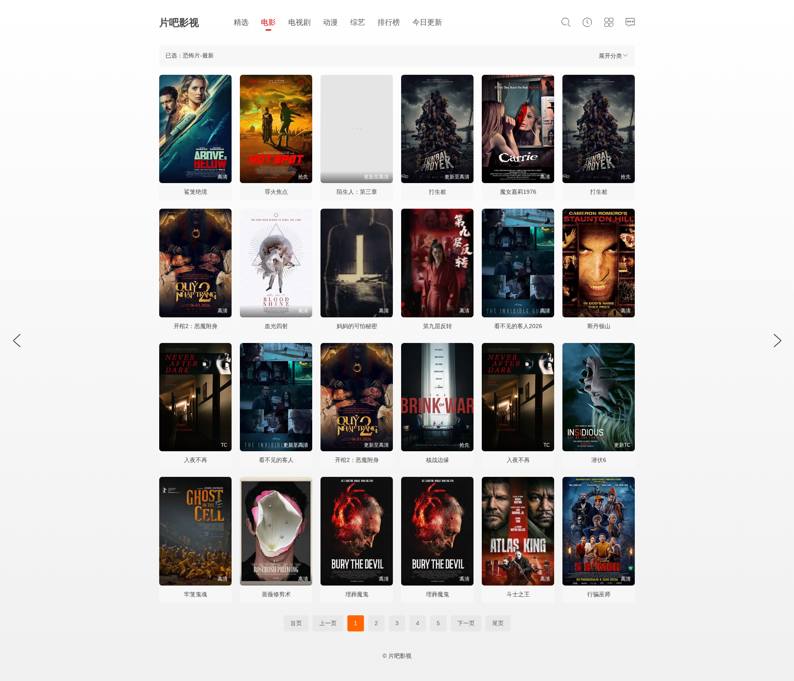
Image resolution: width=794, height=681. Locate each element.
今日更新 (427, 22)
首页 (296, 623)
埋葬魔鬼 (356, 594)
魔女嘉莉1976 (518, 191)
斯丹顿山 (598, 326)
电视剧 (299, 22)
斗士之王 (518, 594)
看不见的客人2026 (518, 326)
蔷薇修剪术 (276, 594)
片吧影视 (179, 22)
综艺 (357, 22)
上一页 (328, 623)
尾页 (498, 623)
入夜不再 (195, 460)
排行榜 (389, 22)
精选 (241, 22)
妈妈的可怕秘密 (357, 326)
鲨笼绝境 (195, 191)
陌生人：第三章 (357, 191)
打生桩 (437, 191)
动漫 (330, 22)
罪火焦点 (276, 191)
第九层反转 (437, 326)
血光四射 (276, 326)
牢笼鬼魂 (195, 594)
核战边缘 (437, 460)
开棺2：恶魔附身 (196, 326)
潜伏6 (598, 460)
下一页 (466, 623)
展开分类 (610, 55)
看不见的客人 (276, 460)
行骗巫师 (598, 594)
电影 (268, 22)
